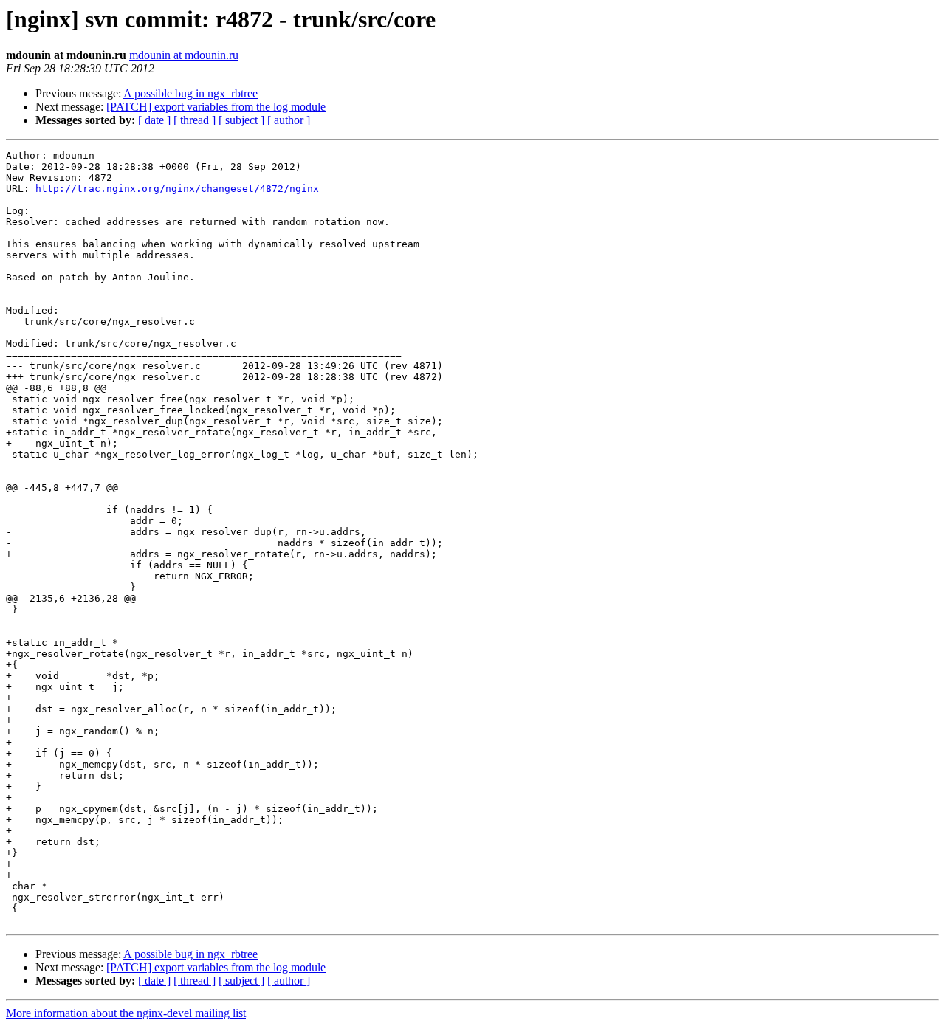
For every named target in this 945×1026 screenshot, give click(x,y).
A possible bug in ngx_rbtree (190, 93)
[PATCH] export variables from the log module (216, 106)
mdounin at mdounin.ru (183, 55)
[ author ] (288, 120)
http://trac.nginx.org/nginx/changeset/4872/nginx (177, 188)
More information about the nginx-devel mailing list (126, 1013)
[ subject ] (241, 120)
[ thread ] (194, 120)
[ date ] (154, 120)
